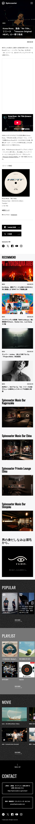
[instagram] (21, 247)
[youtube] (16, 247)
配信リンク (6, 210)
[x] (7, 247)
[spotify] (3, 247)
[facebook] (12, 247)
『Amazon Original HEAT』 (10, 157)
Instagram (14, 214)
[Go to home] (9, 3)
